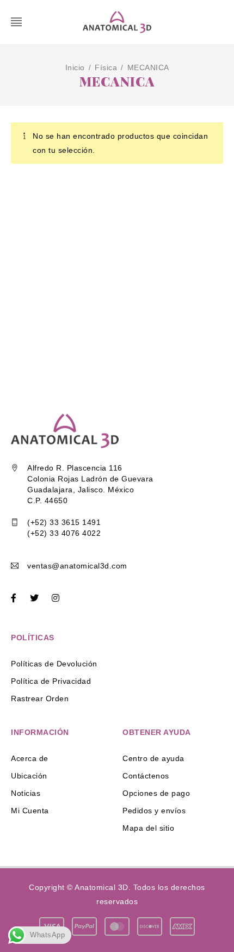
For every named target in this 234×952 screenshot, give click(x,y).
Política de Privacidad (51, 681)
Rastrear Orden (40, 698)
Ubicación (29, 775)
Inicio (75, 67)
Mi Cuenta (30, 810)
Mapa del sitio (148, 828)
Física (106, 67)
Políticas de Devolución (54, 663)
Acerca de (29, 758)
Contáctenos (145, 775)
